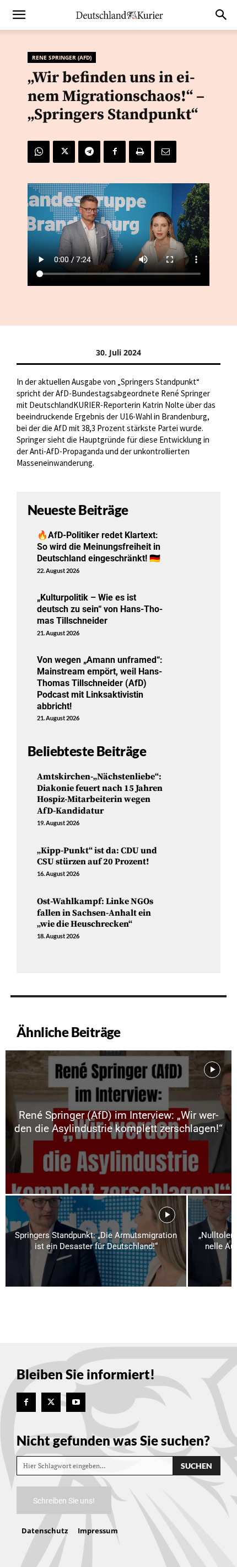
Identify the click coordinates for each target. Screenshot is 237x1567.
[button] (18, 15)
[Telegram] (89, 152)
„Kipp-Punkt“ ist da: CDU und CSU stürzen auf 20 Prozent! (97, 856)
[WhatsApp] (39, 152)
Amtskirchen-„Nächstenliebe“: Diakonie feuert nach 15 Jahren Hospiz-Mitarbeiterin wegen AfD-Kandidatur (100, 793)
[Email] (165, 152)
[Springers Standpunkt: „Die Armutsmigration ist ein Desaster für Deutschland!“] (96, 1241)
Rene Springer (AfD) (61, 57)
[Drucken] (140, 152)
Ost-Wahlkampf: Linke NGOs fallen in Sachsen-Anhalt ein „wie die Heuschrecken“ (95, 913)
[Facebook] (115, 152)
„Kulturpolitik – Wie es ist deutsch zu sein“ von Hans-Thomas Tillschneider (100, 609)
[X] (64, 152)
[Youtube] (75, 1402)
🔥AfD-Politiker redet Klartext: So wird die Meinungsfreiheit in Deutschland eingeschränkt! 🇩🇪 (98, 547)
